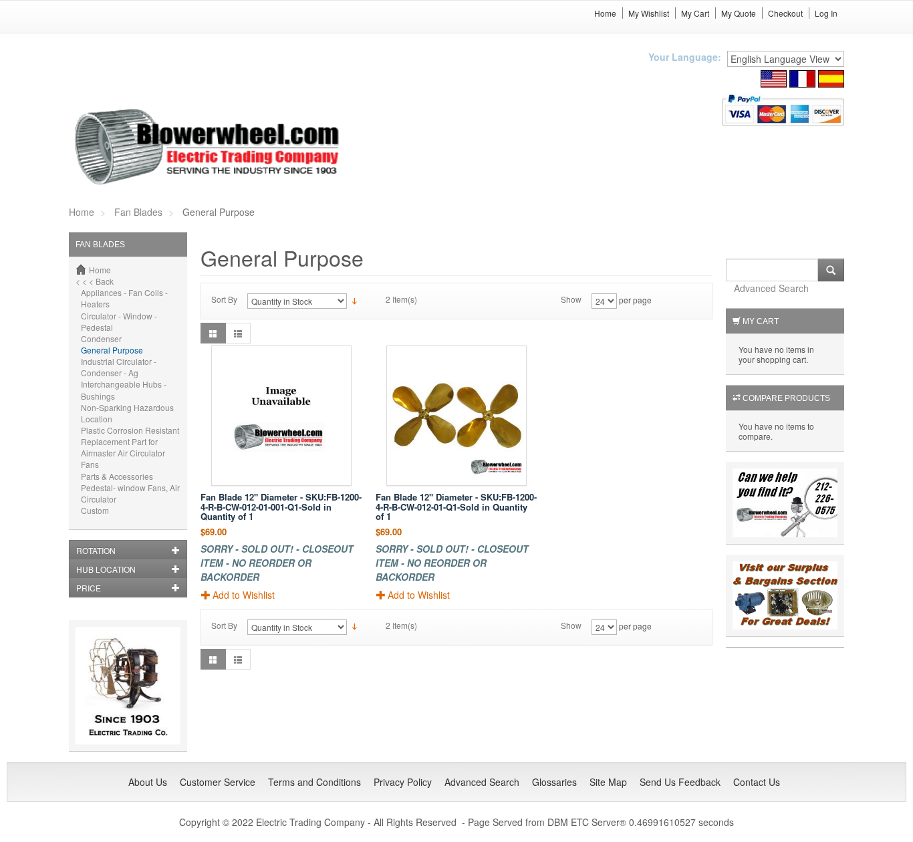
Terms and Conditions (314, 782)
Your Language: (684, 56)
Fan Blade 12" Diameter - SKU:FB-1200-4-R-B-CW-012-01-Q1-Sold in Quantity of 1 (456, 506)
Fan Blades (138, 212)
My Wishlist (648, 13)
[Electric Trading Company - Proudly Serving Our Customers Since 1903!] (128, 684)
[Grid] (213, 333)
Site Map (608, 782)
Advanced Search (771, 288)
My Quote (738, 13)
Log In (826, 13)
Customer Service (217, 782)
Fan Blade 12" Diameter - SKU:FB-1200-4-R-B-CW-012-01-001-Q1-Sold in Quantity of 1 (281, 506)
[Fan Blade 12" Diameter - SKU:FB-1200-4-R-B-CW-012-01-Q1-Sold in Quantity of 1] (456, 415)
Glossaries (554, 782)
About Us (147, 782)
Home (605, 13)
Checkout (785, 13)
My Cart (695, 13)
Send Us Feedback (680, 782)
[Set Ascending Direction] (354, 299)
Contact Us (756, 782)
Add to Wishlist (244, 594)
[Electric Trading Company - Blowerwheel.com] (209, 148)
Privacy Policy (403, 782)
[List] (238, 333)
